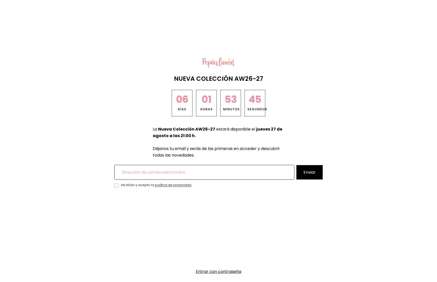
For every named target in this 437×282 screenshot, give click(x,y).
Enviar (309, 172)
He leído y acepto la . (156, 185)
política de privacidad (173, 185)
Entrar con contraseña (218, 271)
